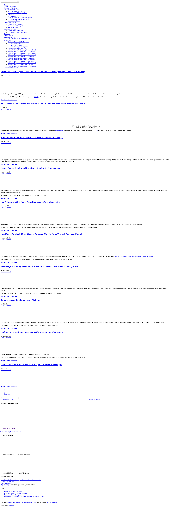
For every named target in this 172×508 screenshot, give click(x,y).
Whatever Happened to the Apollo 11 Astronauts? (22, 53)
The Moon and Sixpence (15, 45)
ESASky (36, 97)
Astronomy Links (9, 35)
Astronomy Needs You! (11, 67)
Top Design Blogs (51, 502)
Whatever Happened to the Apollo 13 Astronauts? (22, 56)
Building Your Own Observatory (17, 48)
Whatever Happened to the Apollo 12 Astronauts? (22, 55)
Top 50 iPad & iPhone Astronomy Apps (19, 38)
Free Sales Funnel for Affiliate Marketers (15, 493)
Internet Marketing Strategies (12, 495)
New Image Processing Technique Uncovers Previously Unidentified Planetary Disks (39, 266)
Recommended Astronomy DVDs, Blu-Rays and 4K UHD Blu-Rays (24, 496)
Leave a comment (6, 77)
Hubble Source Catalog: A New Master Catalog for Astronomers (30, 168)
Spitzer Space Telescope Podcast (17, 26)
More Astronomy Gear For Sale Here (10, 432)
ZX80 (96, 130)
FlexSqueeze (11, 505)
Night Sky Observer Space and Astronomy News (22, 502)
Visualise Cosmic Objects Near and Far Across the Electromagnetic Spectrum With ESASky (43, 71)
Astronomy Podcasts (10, 22)
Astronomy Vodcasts (10, 29)
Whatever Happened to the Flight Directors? (20, 64)
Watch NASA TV (6, 483)
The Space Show (13, 16)
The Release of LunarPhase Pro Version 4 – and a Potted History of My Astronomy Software (43, 104)
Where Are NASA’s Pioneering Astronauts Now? (22, 50)
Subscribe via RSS (8, 399)
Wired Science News (14, 21)
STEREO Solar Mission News (16, 11)
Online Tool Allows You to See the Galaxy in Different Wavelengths (31, 364)
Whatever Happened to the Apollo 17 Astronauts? (22, 63)
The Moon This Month (10, 8)
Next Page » (7, 394)
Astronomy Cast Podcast (15, 24)
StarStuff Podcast (13, 27)
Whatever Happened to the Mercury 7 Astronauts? (22, 66)
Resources (7, 34)
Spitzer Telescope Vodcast (15, 30)
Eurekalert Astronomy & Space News (18, 19)
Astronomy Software (10, 37)
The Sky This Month (10, 6)
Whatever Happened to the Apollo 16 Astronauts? (22, 61)
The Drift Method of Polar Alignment (18, 42)
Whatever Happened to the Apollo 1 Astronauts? (21, 51)
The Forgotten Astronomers (15, 43)
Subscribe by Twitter (94, 399)
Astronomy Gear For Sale (8, 428)
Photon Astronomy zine (7, 481)
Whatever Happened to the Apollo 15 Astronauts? (22, 59)
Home (6, 5)
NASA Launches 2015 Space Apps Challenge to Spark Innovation (30, 202)
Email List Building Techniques (13, 491)
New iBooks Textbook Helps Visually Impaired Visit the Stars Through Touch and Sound (41, 234)
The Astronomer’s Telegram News (17, 13)
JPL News (11, 14)
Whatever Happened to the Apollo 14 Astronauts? (22, 58)
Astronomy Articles (9, 40)
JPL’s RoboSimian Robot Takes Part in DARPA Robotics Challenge (32, 137)
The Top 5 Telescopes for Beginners (18, 47)
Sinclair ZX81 (59, 130)
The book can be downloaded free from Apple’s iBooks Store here (134, 256)
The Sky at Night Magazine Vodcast (18, 32)
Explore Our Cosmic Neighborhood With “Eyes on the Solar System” (32, 332)
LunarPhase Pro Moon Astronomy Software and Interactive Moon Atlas (21, 480)
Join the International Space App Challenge (21, 300)
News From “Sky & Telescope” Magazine (20, 17)
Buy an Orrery (5, 484)
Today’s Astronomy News (11, 9)
